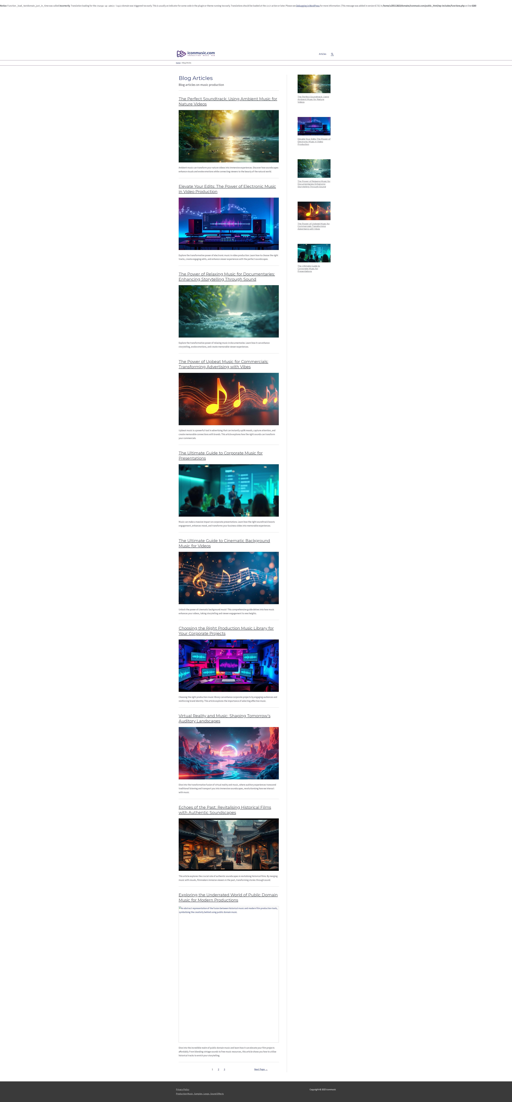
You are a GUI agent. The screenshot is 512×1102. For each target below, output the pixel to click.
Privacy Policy (182, 1089)
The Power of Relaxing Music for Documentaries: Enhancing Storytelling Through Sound (314, 184)
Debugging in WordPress (308, 5)
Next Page (261, 1069)
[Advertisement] (256, 27)
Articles (322, 54)
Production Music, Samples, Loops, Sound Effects (200, 1093)
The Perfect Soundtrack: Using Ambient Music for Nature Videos (313, 99)
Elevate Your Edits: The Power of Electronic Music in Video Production (314, 142)
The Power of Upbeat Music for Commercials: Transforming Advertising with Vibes (314, 226)
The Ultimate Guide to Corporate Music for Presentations (309, 269)
